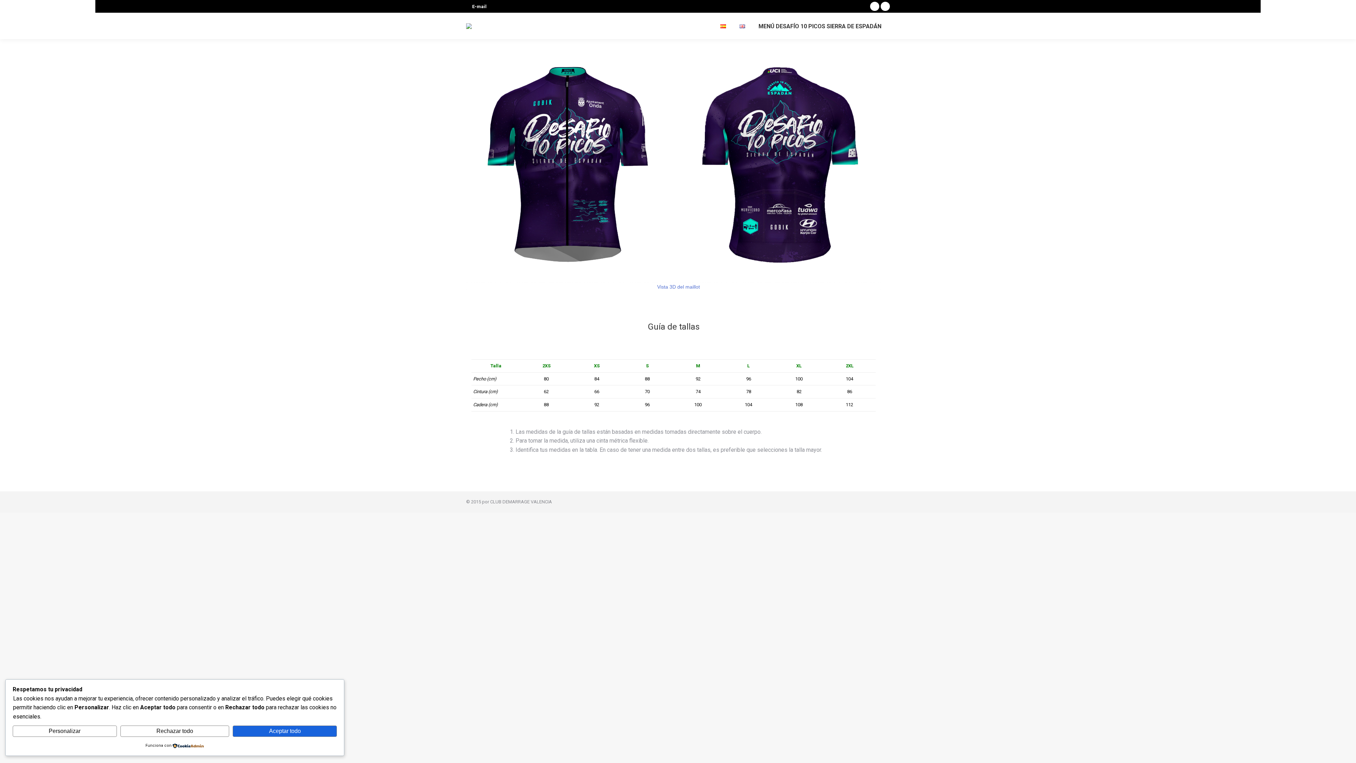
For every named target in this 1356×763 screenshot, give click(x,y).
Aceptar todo (285, 731)
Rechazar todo (174, 731)
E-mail (479, 6)
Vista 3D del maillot (678, 287)
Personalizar (65, 731)
